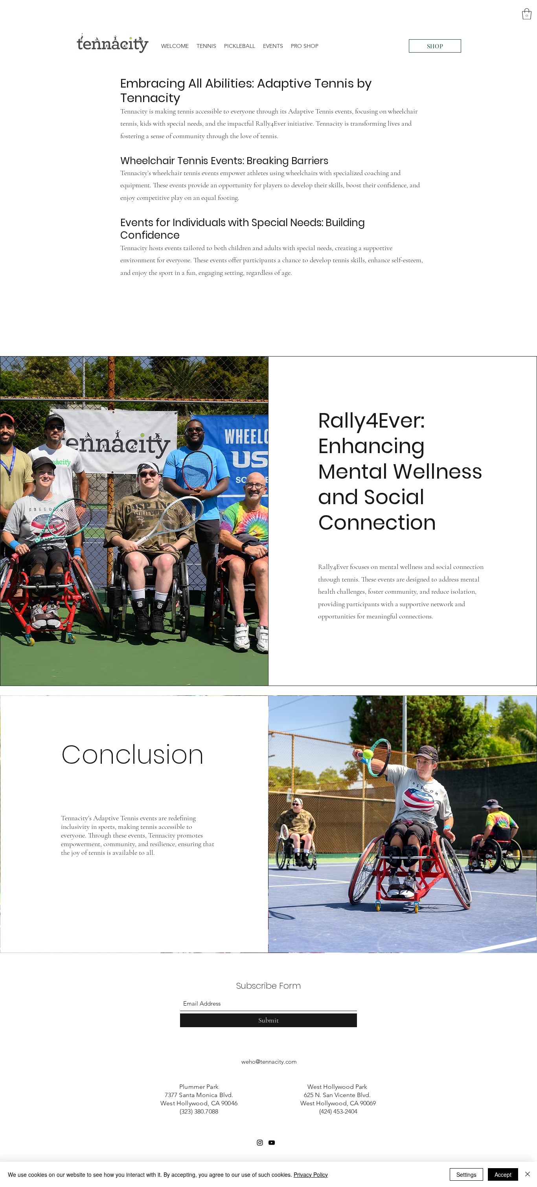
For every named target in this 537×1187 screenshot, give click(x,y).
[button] (526, 14)
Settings (466, 1174)
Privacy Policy (311, 1174)
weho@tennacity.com (269, 1061)
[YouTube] (272, 1143)
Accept (503, 1174)
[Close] (527, 1174)
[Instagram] (260, 1143)
